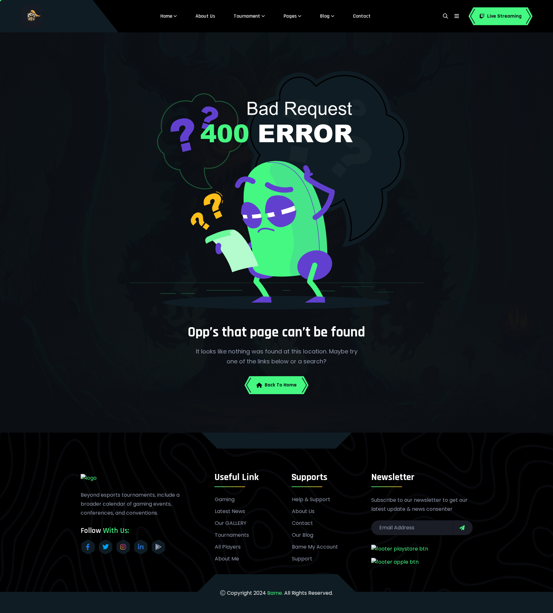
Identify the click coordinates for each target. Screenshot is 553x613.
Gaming (225, 499)
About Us (205, 16)
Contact (362, 16)
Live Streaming (504, 16)
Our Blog (302, 535)
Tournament (247, 16)
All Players (228, 547)
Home (166, 16)
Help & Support (311, 499)
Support (302, 558)
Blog (325, 16)
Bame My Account (315, 547)
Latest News (230, 511)
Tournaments (232, 535)
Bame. (275, 593)
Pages (290, 16)
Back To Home (281, 385)
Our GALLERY (230, 523)
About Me (227, 558)
